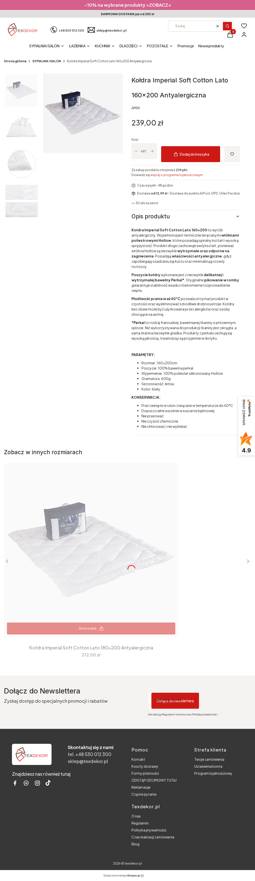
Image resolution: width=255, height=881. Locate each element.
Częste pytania (143, 794)
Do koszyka (87, 628)
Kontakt (138, 759)
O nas (136, 816)
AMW (135, 108)
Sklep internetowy (121, 875)
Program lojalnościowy (213, 773)
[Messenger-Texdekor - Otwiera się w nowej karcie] (26, 783)
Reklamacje (140, 787)
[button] (227, 26)
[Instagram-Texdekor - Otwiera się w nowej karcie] (37, 783)
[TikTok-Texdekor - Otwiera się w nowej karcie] (48, 783)
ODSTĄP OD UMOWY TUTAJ (154, 780)
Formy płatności (145, 773)
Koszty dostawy (144, 766)
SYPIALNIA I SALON (46, 61)
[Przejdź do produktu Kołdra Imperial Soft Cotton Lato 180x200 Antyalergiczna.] (91, 550)
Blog (135, 844)
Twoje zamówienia (209, 759)
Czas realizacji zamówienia (152, 837)
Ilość (134, 139)
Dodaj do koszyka (194, 154)
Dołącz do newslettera (175, 700)
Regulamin (140, 823)
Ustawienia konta (208, 766)
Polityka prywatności (148, 830)
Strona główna (15, 61)
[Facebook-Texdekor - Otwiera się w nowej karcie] (15, 783)
